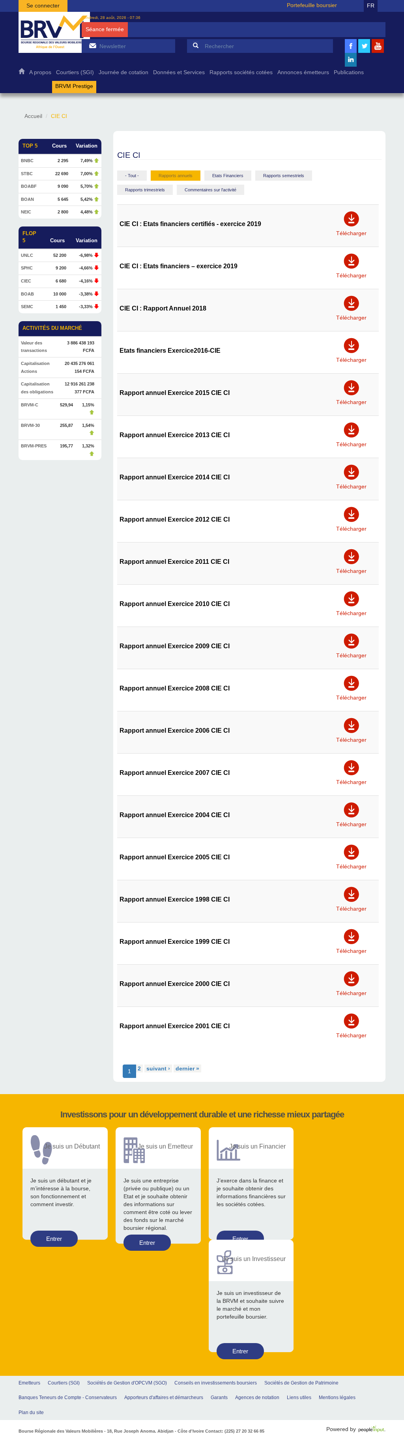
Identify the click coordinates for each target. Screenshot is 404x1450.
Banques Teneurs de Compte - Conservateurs (68, 1397)
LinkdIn (351, 66)
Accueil (21, 73)
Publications (349, 72)
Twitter (364, 52)
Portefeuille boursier (312, 5)
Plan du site (31, 1412)
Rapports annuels (176, 175)
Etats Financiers (227, 175)
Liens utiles (299, 1397)
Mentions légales (337, 1397)
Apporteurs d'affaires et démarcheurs (163, 1397)
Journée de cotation (123, 72)
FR (370, 5)
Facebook (351, 52)
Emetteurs (29, 1383)
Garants (219, 1397)
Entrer (54, 1238)
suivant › (158, 1068)
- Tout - (132, 175)
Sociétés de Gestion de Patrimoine (301, 1383)
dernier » (187, 1068)
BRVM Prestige (74, 86)
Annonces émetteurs (303, 72)
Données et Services (179, 72)
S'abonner (92, 46)
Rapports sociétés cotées (241, 72)
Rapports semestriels (283, 175)
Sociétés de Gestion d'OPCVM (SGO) (127, 1383)
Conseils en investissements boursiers (215, 1383)
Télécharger (351, 230)
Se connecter (43, 5)
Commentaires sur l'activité (210, 189)
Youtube (378, 52)
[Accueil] (54, 32)
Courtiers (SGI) (75, 72)
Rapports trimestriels (145, 189)
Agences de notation (257, 1397)
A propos (40, 72)
